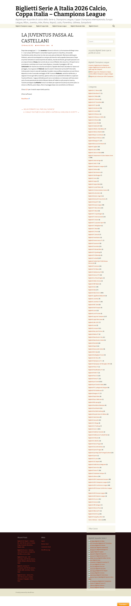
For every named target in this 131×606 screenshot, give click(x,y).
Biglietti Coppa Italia (42, 26)
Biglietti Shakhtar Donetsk (96, 432)
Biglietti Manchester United (96, 340)
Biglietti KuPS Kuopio (95, 307)
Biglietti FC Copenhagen (95, 214)
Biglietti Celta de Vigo (95, 160)
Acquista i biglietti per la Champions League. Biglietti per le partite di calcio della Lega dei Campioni (100, 67)
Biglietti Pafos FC (93, 367)
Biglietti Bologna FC (94, 141)
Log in (43, 541)
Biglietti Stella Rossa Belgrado (97, 464)
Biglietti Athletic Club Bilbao (96, 129)
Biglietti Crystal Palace (95, 187)
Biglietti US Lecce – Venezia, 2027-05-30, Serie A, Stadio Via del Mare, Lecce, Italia (26, 552)
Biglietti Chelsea (93, 169)
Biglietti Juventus (93, 299)
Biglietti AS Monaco (94, 114)
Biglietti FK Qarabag (94, 252)
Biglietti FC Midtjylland (95, 225)
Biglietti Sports (93, 455)
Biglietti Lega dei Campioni (96, 316)
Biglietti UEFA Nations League (97, 496)
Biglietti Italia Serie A (94, 293)
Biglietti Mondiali (93, 343)
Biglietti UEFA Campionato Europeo (98, 479)
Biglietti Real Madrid (94, 408)
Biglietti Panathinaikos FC (96, 370)
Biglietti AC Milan (93, 96)
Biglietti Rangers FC (94, 393)
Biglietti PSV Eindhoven (95, 390)
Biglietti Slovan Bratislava (96, 447)
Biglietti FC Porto (93, 231)
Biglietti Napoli (93, 346)
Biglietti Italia (92, 290)
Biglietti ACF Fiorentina (95, 102)
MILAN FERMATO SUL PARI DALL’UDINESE (37, 109)
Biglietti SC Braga (93, 423)
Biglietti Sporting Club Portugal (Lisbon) (100, 452)
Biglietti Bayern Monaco (95, 138)
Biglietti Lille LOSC (94, 322)
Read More (24, 99)
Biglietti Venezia (93, 502)
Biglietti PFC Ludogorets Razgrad (98, 387)
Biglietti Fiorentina (94, 246)
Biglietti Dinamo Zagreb (95, 196)
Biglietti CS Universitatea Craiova (98, 190)
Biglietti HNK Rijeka (94, 284)
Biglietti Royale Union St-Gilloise (98, 414)
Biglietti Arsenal (93, 111)
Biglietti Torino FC (93, 470)
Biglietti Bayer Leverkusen (96, 135)
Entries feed (44, 544)
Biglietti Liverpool (94, 328)
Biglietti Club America (95, 172)
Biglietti (99, 541)
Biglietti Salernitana (94, 417)
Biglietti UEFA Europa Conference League (100, 488)
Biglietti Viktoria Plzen (95, 508)
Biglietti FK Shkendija (95, 255)
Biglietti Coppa (93, 181)
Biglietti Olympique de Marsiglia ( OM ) (99, 364)
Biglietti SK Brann (93, 438)
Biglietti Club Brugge (94, 175)
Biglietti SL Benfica (94, 441)
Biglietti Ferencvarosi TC (96, 240)
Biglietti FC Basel (93, 211)
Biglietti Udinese (93, 476)
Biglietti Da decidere (94, 193)
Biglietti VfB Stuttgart (95, 505)
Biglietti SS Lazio (93, 458)
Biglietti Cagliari (93, 146)
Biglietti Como (93, 178)
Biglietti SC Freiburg (94, 426)
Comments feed (46, 547)
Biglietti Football (93, 258)
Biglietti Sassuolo (93, 420)
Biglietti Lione (92, 325)
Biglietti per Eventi (94, 381)
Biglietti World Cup (94, 514)
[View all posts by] (52, 45)
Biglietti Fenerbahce (94, 237)
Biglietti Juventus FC (94, 301)
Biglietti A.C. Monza (94, 90)
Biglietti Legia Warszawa (95, 319)
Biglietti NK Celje (93, 352)
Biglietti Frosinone (94, 266)
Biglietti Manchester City (96, 337)
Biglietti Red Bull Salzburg (96, 411)
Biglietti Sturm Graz (94, 467)
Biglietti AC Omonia (94, 99)
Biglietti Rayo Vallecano (95, 399)
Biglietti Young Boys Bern (96, 517)
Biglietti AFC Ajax (93, 105)
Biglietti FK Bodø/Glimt (95, 249)
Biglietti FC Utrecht (94, 234)
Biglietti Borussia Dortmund (96, 144)
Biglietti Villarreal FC (94, 511)
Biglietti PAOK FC (93, 373)
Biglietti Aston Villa (94, 123)
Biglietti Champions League (24, 26)
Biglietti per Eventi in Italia (96, 384)
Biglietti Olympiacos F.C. (95, 361)
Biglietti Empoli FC (94, 202)
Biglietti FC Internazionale (96, 217)
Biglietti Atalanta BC (94, 126)
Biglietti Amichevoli (94, 108)
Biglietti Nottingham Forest (96, 355)
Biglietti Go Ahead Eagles (96, 278)
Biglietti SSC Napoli (94, 461)
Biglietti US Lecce (93, 499)
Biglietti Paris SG (93, 375)
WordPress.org (45, 550)
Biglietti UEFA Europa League (97, 493)
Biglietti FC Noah (93, 228)
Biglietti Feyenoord (94, 243)
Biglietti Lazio (92, 310)
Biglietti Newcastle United (96, 349)
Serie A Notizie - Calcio (43, 45)
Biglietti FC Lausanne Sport (96, 222)
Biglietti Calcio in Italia (95, 152)
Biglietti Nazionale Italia (78, 26)
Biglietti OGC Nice (94, 358)
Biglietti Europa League (59, 26)
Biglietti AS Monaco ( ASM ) (96, 117)
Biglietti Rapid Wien (94, 396)
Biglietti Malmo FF (94, 334)
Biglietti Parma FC (93, 378)
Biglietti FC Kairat (93, 220)
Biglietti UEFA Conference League (98, 485)
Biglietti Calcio (93, 149)
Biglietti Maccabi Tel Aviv (96, 331)
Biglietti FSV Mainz (94, 269)
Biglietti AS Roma (93, 120)
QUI (27, 89)
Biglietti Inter (92, 287)
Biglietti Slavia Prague (95, 444)
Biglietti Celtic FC (93, 163)
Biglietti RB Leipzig (94, 402)
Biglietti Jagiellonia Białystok (97, 296)
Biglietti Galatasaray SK (95, 272)
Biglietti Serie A (93, 26)
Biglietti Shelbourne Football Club (98, 435)
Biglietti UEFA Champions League (98, 482)
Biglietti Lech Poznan (94, 313)
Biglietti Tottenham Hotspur (96, 473)
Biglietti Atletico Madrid (95, 132)
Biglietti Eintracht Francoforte (97, 199)
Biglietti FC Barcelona (95, 208)
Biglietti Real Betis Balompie (97, 405)
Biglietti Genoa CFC (94, 275)
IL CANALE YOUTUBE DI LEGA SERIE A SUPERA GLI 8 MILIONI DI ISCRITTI (51, 112)
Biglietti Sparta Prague (95, 450)
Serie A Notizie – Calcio (95, 520)
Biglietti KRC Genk (94, 304)
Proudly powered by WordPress (25, 592)
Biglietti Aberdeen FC (95, 93)
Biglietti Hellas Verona (95, 281)
